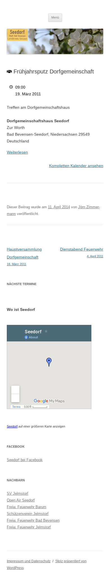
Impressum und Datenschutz (28, 561)
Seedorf (12, 426)
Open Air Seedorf (21, 500)
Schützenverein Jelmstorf (28, 514)
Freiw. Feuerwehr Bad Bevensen (33, 520)
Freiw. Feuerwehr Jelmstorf (29, 527)
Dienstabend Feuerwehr (81, 252)
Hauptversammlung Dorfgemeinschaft (24, 256)
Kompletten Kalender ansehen (76, 165)
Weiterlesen (17, 152)
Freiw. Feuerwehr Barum (26, 507)
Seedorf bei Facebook (25, 460)
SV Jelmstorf (17, 493)
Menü (55, 17)
